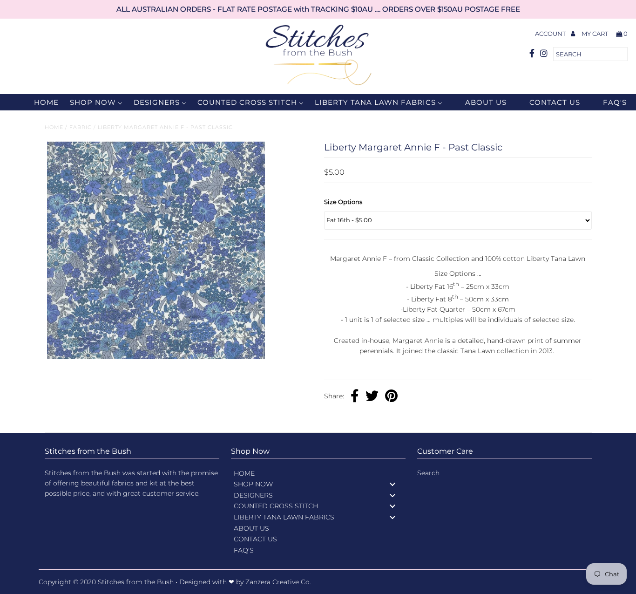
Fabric (80, 127)
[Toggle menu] (392, 484)
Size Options (343, 201)
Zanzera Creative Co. (278, 582)
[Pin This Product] (391, 396)
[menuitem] (40, 102)
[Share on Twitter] (372, 396)
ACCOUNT (551, 33)
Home (54, 127)
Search (428, 473)
